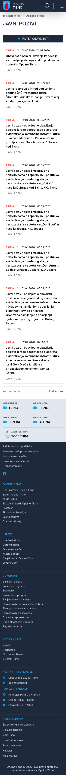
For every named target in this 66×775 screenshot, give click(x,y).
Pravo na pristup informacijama (20, 451)
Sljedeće (53, 391)
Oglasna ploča (35, 15)
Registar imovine (12, 626)
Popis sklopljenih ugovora (18, 621)
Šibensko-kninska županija (18, 724)
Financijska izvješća (14, 512)
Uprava (7, 534)
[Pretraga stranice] (47, 6)
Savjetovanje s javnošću (17, 599)
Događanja (9, 649)
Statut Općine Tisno (14, 494)
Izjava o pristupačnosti (16, 461)
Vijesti (6, 645)
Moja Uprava (10, 755)
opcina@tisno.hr (17, 682)
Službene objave (13, 654)
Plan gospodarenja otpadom (19, 608)
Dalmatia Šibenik (12, 729)
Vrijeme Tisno (11, 658)
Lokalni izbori (10, 562)
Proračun (8, 507)
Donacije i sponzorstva (16, 617)
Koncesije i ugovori (14, 586)
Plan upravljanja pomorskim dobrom (23, 604)
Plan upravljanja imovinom (18, 612)
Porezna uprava (12, 745)
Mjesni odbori (11, 553)
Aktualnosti (12, 639)
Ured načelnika (11, 540)
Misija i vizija (10, 498)
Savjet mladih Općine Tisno (18, 558)
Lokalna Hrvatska (13, 740)
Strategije (8, 590)
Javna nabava (11, 516)
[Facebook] (5, 473)
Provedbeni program (15, 595)
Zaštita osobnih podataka (17, 446)
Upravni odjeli (11, 544)
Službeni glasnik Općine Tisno (20, 503)
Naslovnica (13, 15)
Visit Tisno (9, 734)
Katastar (7, 750)
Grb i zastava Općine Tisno (18, 489)
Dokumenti (10, 575)
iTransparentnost (12, 465)
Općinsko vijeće (12, 549)
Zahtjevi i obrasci (13, 581)
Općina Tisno (12, 484)
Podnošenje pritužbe (15, 456)
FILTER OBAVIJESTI (35, 38)
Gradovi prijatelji (12, 521)
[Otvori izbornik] (60, 6)
